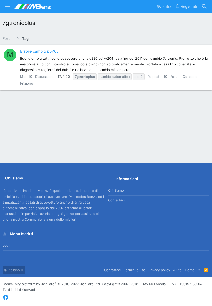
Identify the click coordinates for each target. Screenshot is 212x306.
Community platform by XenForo (52, 284)
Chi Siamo (116, 190)
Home (189, 270)
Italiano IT (15, 270)
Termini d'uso (134, 270)
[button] (8, 6)
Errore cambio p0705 (39, 51)
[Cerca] (204, 6)
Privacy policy (159, 270)
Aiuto (177, 270)
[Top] (199, 270)
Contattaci (116, 200)
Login (7, 245)
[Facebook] (6, 297)
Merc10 (26, 76)
